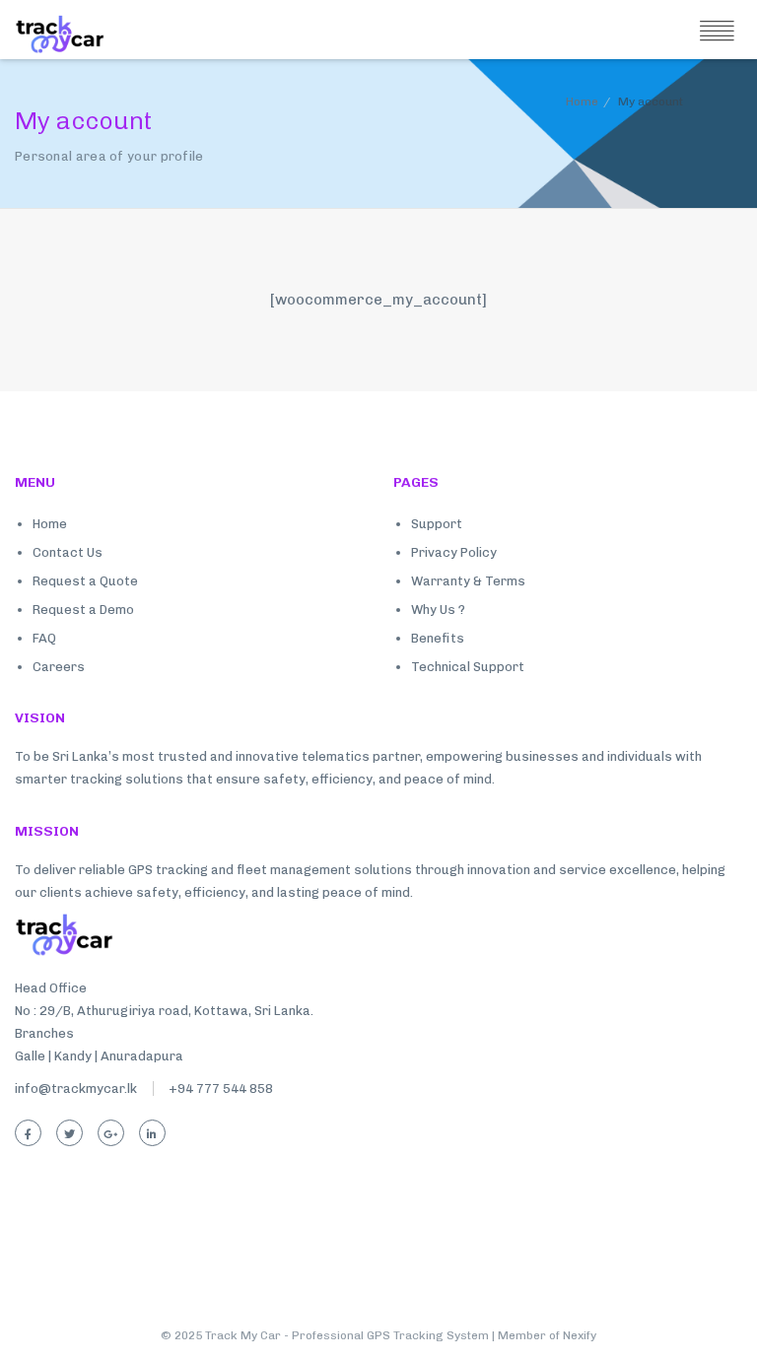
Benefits (437, 638)
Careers (59, 666)
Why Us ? (438, 609)
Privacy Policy (454, 552)
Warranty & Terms (468, 581)
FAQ (44, 638)
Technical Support (467, 666)
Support (436, 523)
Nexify (579, 1335)
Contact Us (68, 552)
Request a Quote (85, 581)
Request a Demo (83, 609)
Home (582, 101)
